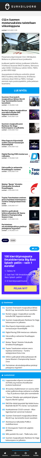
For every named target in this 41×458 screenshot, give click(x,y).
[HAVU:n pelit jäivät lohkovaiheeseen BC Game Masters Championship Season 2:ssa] (34, 215)
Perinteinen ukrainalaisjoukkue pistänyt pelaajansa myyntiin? (14, 226)
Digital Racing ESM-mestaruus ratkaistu (15, 155)
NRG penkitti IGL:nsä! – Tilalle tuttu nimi (21, 434)
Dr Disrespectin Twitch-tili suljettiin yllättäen (19, 429)
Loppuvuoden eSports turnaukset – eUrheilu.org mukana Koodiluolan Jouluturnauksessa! (20, 382)
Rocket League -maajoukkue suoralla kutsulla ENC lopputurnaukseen (14, 112)
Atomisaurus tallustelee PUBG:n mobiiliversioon (18, 423)
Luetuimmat (9, 375)
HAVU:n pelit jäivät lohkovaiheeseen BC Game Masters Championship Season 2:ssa (13, 214)
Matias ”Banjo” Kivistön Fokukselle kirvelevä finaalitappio (12, 186)
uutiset (4, 30)
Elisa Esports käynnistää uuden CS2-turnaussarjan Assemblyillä (13, 142)
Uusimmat (8, 302)
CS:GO (13, 240)
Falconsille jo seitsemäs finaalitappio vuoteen (12, 168)
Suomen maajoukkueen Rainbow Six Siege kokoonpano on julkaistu (13, 126)
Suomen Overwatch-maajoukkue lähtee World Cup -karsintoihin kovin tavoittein (13, 100)
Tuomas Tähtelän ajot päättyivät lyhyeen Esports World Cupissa (22, 398)
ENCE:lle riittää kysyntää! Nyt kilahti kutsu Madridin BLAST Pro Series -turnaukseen (22, 404)
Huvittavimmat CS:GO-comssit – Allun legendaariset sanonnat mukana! (20, 410)
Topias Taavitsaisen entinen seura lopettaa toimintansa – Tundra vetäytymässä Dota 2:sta (14, 200)
